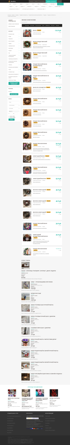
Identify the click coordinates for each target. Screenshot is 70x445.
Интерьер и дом (11, 34)
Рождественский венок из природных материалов (42, 82)
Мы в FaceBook (10, 427)
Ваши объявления (12, 26)
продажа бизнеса (37, 423)
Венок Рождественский (40, 41)
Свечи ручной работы (35, 308)
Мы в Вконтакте (10, 420)
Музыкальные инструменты (13, 74)
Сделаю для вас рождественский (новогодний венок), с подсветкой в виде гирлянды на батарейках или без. (41, 242)
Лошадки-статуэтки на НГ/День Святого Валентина (42, 399)
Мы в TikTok (9, 432)
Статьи (59, 1)
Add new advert (14, 94)
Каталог (31, 1)
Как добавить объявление (50, 420)
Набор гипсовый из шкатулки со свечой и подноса (46, 373)
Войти (36, 1)
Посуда (10, 36)
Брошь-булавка (52, 401)
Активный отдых (11, 71)
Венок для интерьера (37, 90)
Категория (32, 25)
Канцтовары (11, 48)
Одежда (10, 43)
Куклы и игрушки (11, 41)
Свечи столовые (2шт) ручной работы (42, 305)
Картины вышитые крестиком (36, 285)
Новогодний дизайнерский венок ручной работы (41, 159)
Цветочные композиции (12, 402)
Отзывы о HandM (48, 427)
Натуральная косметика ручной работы (13, 62)
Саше (32, 296)
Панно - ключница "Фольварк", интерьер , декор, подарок (38, 271)
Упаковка (10, 64)
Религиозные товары (12, 80)
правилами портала (24, 439)
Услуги (10, 69)
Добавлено (48, 25)
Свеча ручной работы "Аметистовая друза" (44, 339)
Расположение (38, 25)
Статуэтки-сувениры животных (42, 403)
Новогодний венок (39, 156)
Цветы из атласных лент (13, 399)
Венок (35, 30)
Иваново (44, 251)
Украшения (11, 38)
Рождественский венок (37, 33)
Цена (43, 25)
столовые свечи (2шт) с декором (40, 328)
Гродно (43, 226)
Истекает (53, 25)
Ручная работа (35, 57)
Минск (43, 32)
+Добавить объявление (51, 1)
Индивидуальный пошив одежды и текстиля (27, 399)
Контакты (47, 425)
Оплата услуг (47, 416)
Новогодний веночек (39, 178)
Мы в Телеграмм (10, 430)
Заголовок (27, 25)
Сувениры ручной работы (13, 58)
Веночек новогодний (39, 190)
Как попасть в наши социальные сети (14, 416)
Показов (57, 25)
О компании (47, 423)
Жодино (43, 180)
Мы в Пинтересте (10, 425)
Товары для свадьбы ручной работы (12, 56)
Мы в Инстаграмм (10, 418)
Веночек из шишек (36, 137)
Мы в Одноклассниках (11, 423)
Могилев (43, 68)
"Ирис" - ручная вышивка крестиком (41, 282)
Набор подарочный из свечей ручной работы (44, 350)
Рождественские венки (37, 32)
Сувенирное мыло (12, 45)
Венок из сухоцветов (39, 87)
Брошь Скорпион (55, 398)
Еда (9, 52)
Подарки (10, 50)
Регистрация (42, 1)
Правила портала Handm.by (50, 418)
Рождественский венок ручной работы (40, 70)
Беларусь (44, 170)
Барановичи (44, 44)
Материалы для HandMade (13, 67)
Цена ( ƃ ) (10, 111)
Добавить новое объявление (14, 23)
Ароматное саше (36, 293)
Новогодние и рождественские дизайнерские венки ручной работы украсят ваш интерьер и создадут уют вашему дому (41, 149)
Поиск (11, 119)
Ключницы (23, 274)
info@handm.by (23, 442)
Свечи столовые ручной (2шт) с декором (43, 316)
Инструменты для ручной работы (13, 77)
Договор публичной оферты (50, 430)
